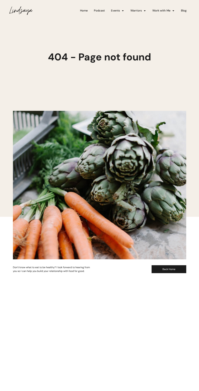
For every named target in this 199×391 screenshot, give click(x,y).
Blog (184, 10)
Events (115, 10)
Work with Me (161, 10)
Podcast (99, 10)
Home (84, 10)
